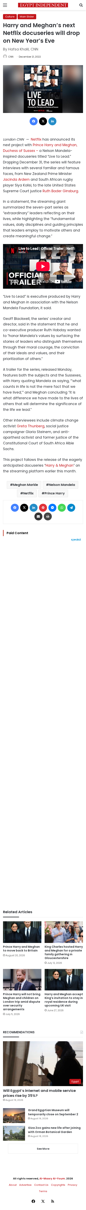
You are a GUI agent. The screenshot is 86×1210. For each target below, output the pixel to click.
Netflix (36, 139)
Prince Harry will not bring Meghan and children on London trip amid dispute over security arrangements (21, 1001)
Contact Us (41, 1185)
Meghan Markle (25, 484)
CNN (10, 56)
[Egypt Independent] (43, 5)
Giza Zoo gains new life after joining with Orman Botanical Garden (54, 1130)
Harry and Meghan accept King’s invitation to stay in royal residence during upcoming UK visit (64, 999)
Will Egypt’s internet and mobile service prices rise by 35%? (39, 1093)
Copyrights (58, 1185)
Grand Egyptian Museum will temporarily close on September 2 (53, 1112)
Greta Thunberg (30, 426)
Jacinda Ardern (16, 179)
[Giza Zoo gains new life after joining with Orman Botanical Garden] (14, 1133)
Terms (43, 1191)
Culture (10, 16)
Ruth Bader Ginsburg (60, 191)
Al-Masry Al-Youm (52, 1178)
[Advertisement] (43, 725)
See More (43, 1149)
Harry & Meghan (59, 465)
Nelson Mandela (62, 484)
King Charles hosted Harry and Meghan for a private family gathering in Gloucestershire (64, 952)
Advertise (25, 1185)
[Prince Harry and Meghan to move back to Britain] (22, 932)
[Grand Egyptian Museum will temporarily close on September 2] (14, 1115)
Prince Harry (55, 493)
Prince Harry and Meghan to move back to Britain (21, 948)
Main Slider (27, 16)
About (13, 1185)
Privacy (72, 1185)
